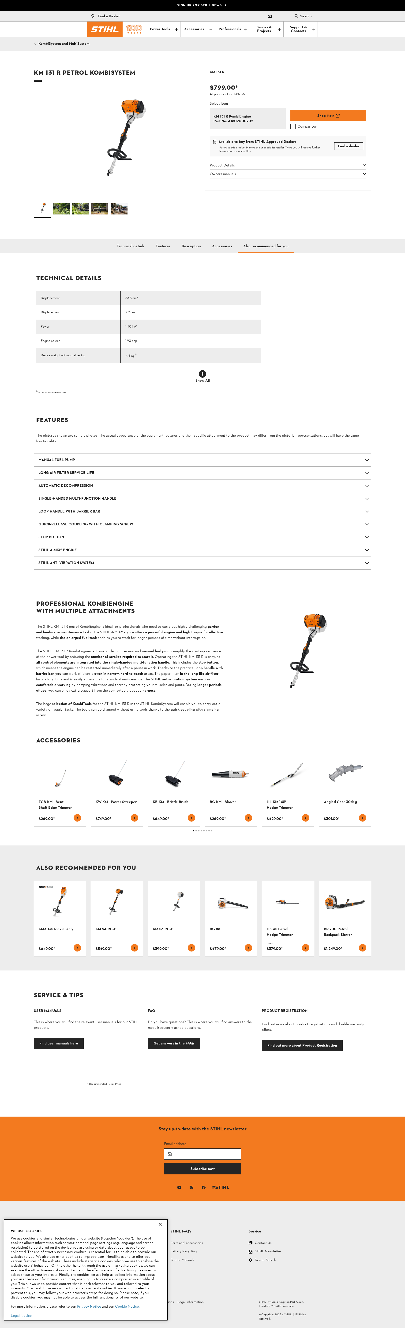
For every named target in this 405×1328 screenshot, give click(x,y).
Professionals (230, 29)
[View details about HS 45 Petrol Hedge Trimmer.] (288, 918)
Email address (175, 1143)
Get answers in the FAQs (174, 1043)
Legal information (190, 1302)
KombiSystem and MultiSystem (64, 44)
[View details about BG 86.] (231, 918)
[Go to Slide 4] (99, 210)
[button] (117, 144)
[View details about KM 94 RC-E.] (117, 918)
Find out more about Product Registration (302, 1045)
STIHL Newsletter (268, 1252)
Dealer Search (265, 1260)
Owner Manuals (182, 1260)
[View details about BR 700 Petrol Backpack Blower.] (345, 918)
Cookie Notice (127, 1306)
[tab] (217, 72)
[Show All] (202, 374)
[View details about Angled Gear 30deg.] (345, 790)
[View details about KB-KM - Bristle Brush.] (174, 790)
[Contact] (270, 16)
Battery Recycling (183, 1252)
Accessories (194, 29)
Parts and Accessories (186, 1243)
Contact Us (263, 1243)
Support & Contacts (298, 29)
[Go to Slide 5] (119, 210)
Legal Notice (21, 1315)
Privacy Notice (89, 1306)
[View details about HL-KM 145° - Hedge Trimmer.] (288, 790)
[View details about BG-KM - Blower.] (231, 790)
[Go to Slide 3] (80, 210)
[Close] (160, 1224)
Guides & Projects (264, 29)
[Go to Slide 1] (42, 210)
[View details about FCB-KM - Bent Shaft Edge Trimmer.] (60, 790)
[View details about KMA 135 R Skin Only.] (60, 918)
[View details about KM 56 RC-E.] (174, 918)
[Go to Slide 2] (61, 210)
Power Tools (160, 29)
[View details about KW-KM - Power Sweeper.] (117, 790)
